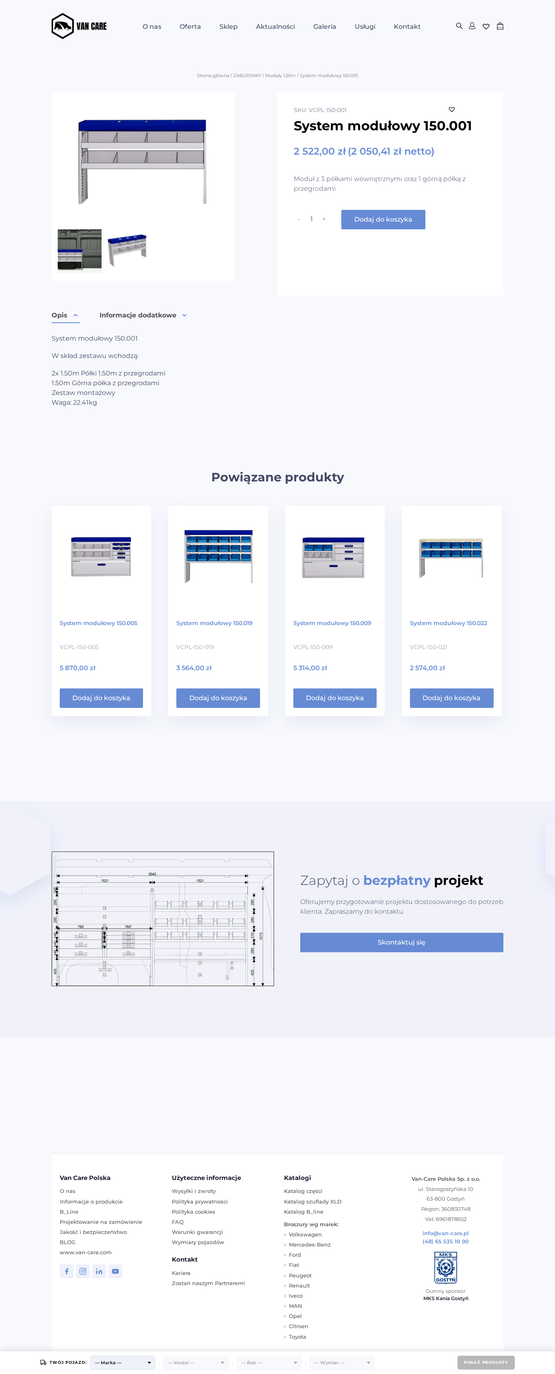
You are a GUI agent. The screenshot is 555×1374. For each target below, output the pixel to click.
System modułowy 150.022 (448, 623)
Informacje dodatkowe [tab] (138, 315)
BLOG (68, 1242)
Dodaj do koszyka (383, 219)
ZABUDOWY (247, 75)
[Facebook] (67, 1271)
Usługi (365, 26)
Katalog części (303, 1191)
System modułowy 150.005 (98, 623)
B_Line (69, 1211)
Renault (299, 1285)
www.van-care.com (86, 1252)
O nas (152, 26)
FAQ (178, 1222)
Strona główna (213, 75)
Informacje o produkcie (91, 1201)
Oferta (190, 26)
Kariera (181, 1273)
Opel (295, 1316)
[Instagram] (83, 1271)
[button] (452, 109)
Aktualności (275, 26)
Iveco (296, 1295)
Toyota (297, 1336)
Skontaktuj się (401, 942)
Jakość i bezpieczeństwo (93, 1232)
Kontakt (407, 26)
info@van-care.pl (446, 1233)
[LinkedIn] (99, 1271)
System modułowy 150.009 (332, 623)
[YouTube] (115, 1271)
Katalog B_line (303, 1211)
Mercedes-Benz (310, 1244)
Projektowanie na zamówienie (101, 1222)
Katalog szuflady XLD (313, 1201)
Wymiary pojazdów (198, 1242)
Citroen (298, 1326)
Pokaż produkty (486, 1362)
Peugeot (300, 1275)
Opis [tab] (59, 315)
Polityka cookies (193, 1211)
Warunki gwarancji (197, 1232)
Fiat (294, 1265)
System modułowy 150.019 (214, 623)
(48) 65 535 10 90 (446, 1241)
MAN (295, 1306)
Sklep (228, 26)
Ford (295, 1254)
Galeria (324, 26)
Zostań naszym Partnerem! (208, 1283)
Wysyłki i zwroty (194, 1191)
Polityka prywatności (200, 1201)
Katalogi (297, 1178)
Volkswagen (305, 1234)
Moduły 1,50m (280, 75)
